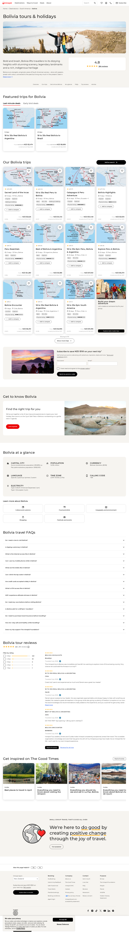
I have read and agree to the (75, 368)
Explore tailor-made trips (111, 331)
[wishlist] (101, 3)
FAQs (76, 84)
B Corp (102, 879)
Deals (42, 3)
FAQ (84, 885)
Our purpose (56, 847)
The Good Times (70, 882)
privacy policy (85, 368)
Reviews (85, 889)
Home (5, 9)
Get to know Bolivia (56, 84)
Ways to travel (32, 3)
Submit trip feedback (54, 882)
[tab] (11, 103)
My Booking (51, 879)
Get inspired (12, 426)
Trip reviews (84, 84)
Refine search (110, 162)
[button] (29, 170)
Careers (67, 889)
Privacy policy (69, 892)
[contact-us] (110, 3)
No (40, 867)
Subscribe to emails (26, 892)
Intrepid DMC (69, 885)
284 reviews (103, 66)
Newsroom (86, 892)
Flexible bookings (53, 892)
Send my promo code (67, 374)
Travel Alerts (51, 889)
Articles (94, 84)
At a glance (68, 84)
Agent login (51, 899)
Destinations (19, 3)
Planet (102, 889)
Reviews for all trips (67, 747)
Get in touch (86, 879)
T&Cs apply (27, 887)
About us (68, 879)
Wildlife (102, 892)
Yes (33, 867)
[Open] (28, 647)
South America (25, 9)
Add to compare (13, 209)
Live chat (85, 882)
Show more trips (63, 341)
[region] (39, 923)
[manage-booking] (106, 3)
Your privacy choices (74, 896)
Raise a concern (87, 896)
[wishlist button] (29, 170)
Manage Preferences (63, 924)
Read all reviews (52, 747)
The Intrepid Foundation (107, 882)
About (48, 3)
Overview (36, 84)
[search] (87, 3)
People (102, 885)
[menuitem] (7, 3)
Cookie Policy (21, 928)
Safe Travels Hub (53, 885)
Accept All (62, 919)
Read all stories (119, 758)
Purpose (103, 876)
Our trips (44, 84)
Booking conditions (54, 896)
